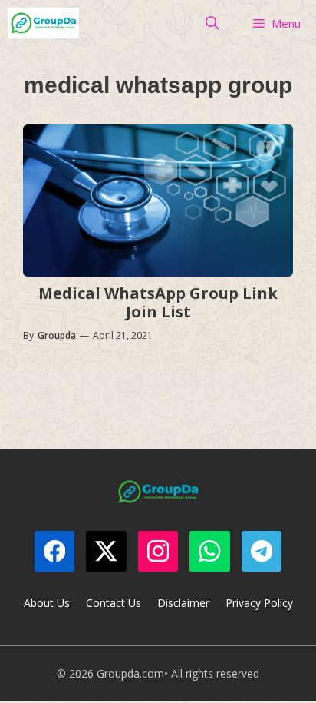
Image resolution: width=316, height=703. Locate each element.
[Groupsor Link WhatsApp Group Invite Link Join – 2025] (43, 23)
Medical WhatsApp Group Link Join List (158, 302)
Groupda (57, 335)
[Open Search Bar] (212, 23)
